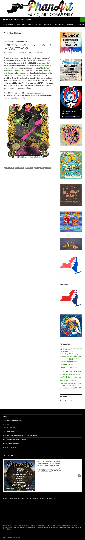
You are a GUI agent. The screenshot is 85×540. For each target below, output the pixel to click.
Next (79, 475)
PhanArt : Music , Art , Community (17, 19)
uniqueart (71, 388)
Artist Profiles (32, 24)
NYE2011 (48, 167)
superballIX (76, 385)
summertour (75, 382)
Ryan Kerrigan (64, 374)
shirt (61, 378)
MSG (36, 167)
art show (76, 349)
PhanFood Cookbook (10, 431)
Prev (5, 475)
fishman (78, 356)
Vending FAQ (70, 24)
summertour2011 (66, 385)
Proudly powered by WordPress (11, 537)
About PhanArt (8, 24)
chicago (66, 354)
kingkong (29, 167)
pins (74, 367)
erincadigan (9, 167)
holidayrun (19, 167)
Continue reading (51, 473)
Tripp (65, 388)
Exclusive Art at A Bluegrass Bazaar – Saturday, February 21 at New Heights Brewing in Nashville (48, 464)
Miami (62, 362)
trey (61, 388)
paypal (41, 93)
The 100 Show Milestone (11, 443)
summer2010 (71, 380)
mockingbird (69, 361)
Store (5, 416)
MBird (76, 359)
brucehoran (75, 351)
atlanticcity (64, 352)
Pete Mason (24, 52)
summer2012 (64, 383)
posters (73, 371)
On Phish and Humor (10, 447)
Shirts (66, 377)
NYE (42, 167)
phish (69, 368)
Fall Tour (66, 356)
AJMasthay (66, 349)
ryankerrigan (74, 374)
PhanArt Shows (20, 24)
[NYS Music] (71, 298)
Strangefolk (7, 424)
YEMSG (78, 388)
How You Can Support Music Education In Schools (20, 435)
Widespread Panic (9, 428)
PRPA (79, 372)
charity (62, 354)
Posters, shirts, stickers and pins (15, 41)
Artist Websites (59, 24)
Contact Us (80, 24)
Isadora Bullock (64, 359)
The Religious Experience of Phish (14, 439)
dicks (71, 354)
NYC (61, 365)
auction (70, 352)
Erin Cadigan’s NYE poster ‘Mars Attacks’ (27, 47)
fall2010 (62, 356)
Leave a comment (36, 52)
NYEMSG (63, 368)
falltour (72, 356)
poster (64, 371)
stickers (78, 378)
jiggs (71, 358)
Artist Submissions (45, 24)
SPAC (73, 378)
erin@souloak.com (12, 95)
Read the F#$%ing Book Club (12, 420)
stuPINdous (63, 380)
